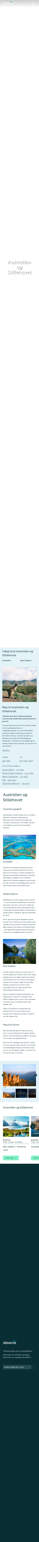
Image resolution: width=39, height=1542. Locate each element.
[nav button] (33, 1126)
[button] (9, 1093)
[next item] (35, 1075)
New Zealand (25, 660)
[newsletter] (34, 1367)
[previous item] (3, 1075)
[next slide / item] (34, 1094)
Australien (6, 660)
